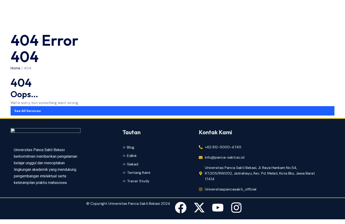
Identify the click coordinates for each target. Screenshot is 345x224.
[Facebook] (181, 208)
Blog (130, 147)
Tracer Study (138, 181)
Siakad (132, 164)
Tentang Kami (138, 172)
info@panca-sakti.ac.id (224, 157)
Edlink (132, 155)
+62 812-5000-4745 (223, 147)
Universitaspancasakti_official (230, 189)
